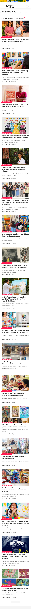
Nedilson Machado (6, 48)
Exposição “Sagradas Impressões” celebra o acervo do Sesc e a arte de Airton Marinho (15, 137)
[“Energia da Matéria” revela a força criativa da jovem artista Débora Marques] (15, 29)
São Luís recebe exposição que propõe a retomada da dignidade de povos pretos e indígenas (14, 169)
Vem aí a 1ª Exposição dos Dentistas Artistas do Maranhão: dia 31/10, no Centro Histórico (15, 331)
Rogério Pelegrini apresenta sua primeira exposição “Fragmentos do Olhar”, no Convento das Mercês (14, 299)
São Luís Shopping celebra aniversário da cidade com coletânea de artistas (14, 363)
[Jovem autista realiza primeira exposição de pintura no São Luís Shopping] (15, 223)
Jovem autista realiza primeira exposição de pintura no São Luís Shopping (15, 235)
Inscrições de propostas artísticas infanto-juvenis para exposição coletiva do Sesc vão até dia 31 (15, 523)
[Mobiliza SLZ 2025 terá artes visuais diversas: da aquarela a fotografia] (15, 383)
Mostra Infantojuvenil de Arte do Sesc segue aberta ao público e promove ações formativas (15, 73)
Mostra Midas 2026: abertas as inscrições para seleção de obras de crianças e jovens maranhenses (15, 202)
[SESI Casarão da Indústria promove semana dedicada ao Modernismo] (15, 577)
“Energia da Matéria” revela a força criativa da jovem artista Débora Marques (15, 40)
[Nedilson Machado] (9, 6)
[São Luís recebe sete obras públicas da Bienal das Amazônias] (15, 446)
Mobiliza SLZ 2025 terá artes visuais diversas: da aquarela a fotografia (13, 394)
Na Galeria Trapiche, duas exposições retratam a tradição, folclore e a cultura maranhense (14, 490)
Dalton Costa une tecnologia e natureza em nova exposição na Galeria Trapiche (15, 105)
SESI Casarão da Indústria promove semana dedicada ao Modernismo (15, 589)
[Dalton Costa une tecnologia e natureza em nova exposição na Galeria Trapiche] (15, 93)
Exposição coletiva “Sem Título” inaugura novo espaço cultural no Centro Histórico (15, 266)
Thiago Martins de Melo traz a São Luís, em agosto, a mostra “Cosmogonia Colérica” (15, 426)
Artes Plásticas (6, 36)
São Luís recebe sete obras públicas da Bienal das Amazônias (14, 457)
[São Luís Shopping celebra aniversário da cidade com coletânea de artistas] (15, 351)
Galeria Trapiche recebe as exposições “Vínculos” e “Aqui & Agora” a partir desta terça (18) (15, 557)
